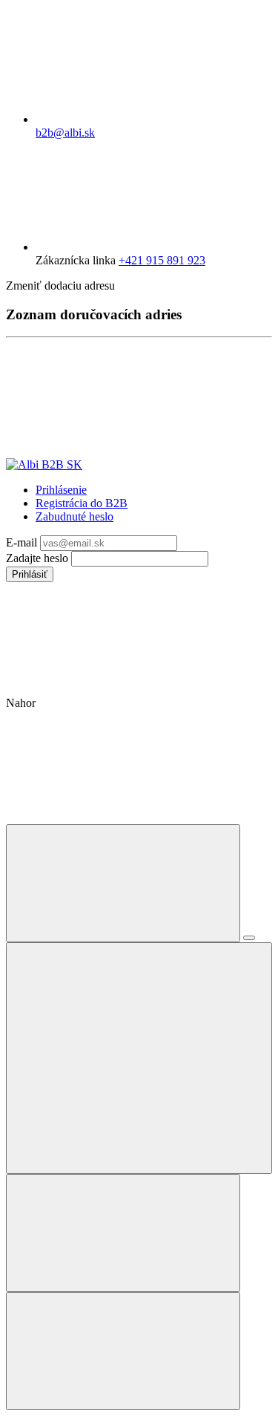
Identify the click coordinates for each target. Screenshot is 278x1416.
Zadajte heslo (38, 558)
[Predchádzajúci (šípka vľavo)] (123, 1233)
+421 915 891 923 (162, 260)
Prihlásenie (61, 489)
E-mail (23, 542)
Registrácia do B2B (82, 503)
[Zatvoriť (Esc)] (123, 883)
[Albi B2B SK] (44, 464)
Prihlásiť (29, 574)
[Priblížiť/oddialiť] (139, 1058)
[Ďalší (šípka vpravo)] (123, 1351)
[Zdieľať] (249, 938)
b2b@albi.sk (65, 132)
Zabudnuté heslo (74, 516)
